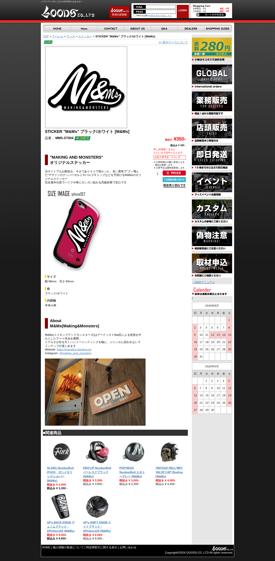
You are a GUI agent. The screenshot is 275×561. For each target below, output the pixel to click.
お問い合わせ (128, 547)
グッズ (70, 36)
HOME (46, 547)
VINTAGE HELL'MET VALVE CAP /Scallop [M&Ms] (169, 472)
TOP (46, 36)
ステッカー (85, 36)
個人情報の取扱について (68, 547)
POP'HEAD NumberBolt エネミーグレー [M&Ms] (132, 472)
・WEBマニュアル (203, 282)
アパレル (57, 36)
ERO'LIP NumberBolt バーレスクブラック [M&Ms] (97, 472)
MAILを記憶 (142, 15)
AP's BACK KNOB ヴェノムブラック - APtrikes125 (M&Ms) (60, 526)
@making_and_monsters (75, 353)
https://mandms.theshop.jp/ (74, 349)
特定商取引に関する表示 (101, 547)
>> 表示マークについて (173, 42)
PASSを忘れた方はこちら (160, 15)
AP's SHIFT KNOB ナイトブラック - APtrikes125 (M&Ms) (97, 526)
